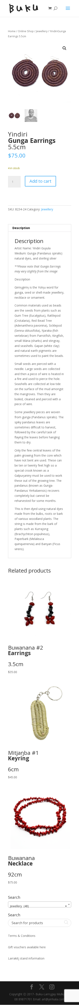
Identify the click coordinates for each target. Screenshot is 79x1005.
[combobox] (39, 904)
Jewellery (41, 31)
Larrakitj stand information (26, 958)
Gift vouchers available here (27, 947)
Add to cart (40, 181)
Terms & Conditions (21, 936)
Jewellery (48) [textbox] (38, 906)
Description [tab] (21, 228)
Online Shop (26, 31)
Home (12, 31)
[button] (64, 48)
